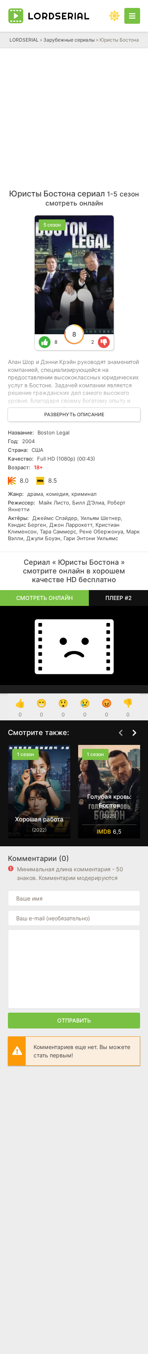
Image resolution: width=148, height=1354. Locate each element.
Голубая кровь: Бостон (109, 801)
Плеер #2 (118, 597)
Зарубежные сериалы (69, 40)
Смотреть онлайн (44, 597)
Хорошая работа (39, 819)
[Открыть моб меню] (132, 16)
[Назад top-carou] (120, 733)
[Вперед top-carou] (134, 733)
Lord (59, 16)
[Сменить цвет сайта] (114, 16)
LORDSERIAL (24, 40)
